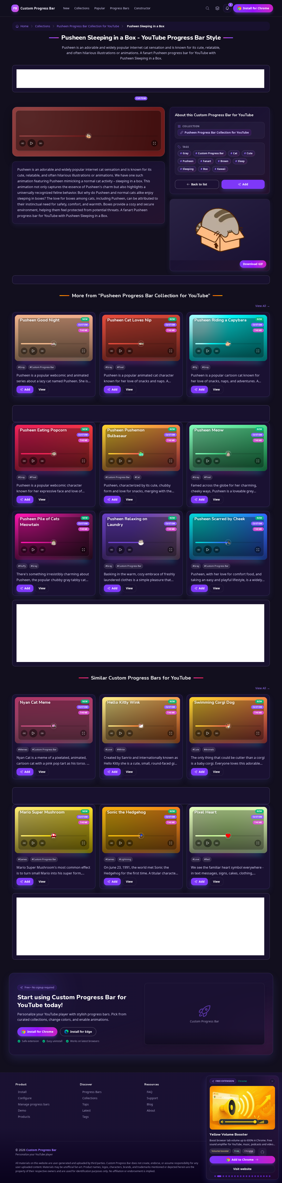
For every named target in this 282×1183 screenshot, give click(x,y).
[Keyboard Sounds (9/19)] (241, 1176)
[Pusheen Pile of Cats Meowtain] (53, 537)
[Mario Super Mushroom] (53, 830)
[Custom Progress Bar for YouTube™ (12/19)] (249, 1176)
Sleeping (187, 169)
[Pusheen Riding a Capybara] (228, 338)
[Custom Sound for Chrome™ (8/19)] (238, 1176)
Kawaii (220, 169)
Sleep (240, 161)
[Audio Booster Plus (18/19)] (267, 1176)
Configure (25, 1098)
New (66, 8)
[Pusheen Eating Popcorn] (53, 448)
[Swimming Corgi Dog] (228, 720)
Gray (184, 153)
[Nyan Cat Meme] (53, 720)
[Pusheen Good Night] (53, 338)
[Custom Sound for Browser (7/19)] (235, 1176)
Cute (248, 153)
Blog (150, 1104)
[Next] (40, 143)
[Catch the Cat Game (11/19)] (246, 1176)
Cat (234, 153)
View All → (262, 306)
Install (22, 1092)
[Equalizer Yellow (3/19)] (222, 1176)
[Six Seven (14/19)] (255, 1176)
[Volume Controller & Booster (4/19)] (226, 1176)
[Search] (207, 8)
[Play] (31, 143)
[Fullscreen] (154, 143)
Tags (85, 1117)
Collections (81, 8)
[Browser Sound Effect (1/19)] (215, 1176)
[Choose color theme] (217, 8)
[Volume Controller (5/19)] (229, 1176)
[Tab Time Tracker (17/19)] (264, 1176)
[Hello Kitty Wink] (141, 720)
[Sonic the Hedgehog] (141, 830)
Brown (223, 161)
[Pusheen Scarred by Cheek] (228, 537)
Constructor (142, 8)
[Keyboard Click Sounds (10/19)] (243, 1176)
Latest (86, 1110)
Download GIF (253, 264)
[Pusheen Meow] (228, 448)
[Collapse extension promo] (272, 1081)
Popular (99, 8)
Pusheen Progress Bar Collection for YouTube (217, 132)
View (42, 389)
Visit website (242, 1169)
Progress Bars (119, 8)
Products (24, 1117)
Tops (85, 1104)
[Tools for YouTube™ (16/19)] (261, 1176)
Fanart (205, 161)
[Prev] (22, 143)
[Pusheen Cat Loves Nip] (141, 338)
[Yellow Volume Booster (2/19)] (218, 1176)
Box (204, 169)
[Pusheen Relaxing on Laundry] (141, 537)
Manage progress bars (34, 1104)
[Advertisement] (140, 78)
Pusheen (186, 161)
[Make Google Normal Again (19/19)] (269, 1176)
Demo (22, 1110)
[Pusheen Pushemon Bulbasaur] (141, 448)
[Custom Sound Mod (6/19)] (232, 1176)
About (151, 1110)
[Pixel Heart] (228, 830)
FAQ (149, 1092)
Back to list (199, 184)
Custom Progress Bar (210, 153)
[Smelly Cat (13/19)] (252, 1176)
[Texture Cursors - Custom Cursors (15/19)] (258, 1176)
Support (152, 1098)
